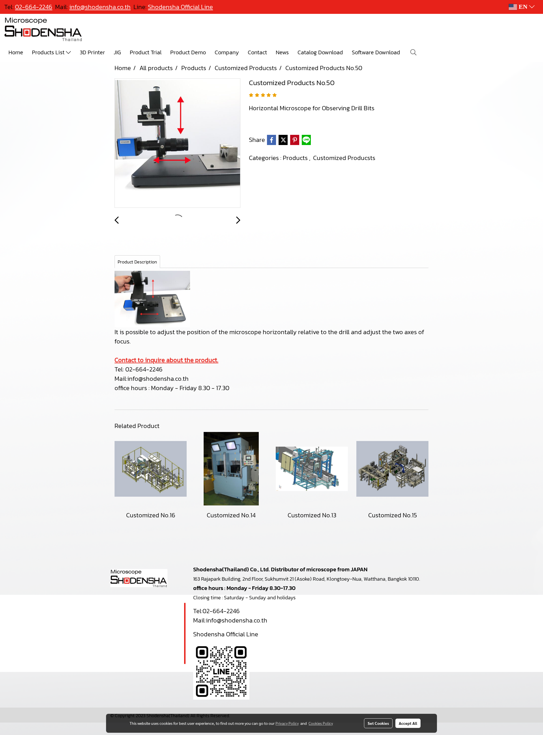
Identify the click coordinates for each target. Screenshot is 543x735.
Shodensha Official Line (180, 7)
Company (227, 52)
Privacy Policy (287, 723)
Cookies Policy (321, 723)
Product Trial (145, 52)
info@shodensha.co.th (158, 378)
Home (15, 52)
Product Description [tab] (137, 261)
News (282, 52)
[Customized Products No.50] (177, 143)
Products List (49, 52)
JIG (117, 52)
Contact (257, 52)
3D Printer (92, 52)
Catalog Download (320, 52)
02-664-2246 (221, 611)
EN (523, 6)
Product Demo (188, 52)
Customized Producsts (344, 158)
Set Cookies (378, 723)
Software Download (376, 52)
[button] (413, 52)
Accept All (408, 723)
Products (296, 158)
